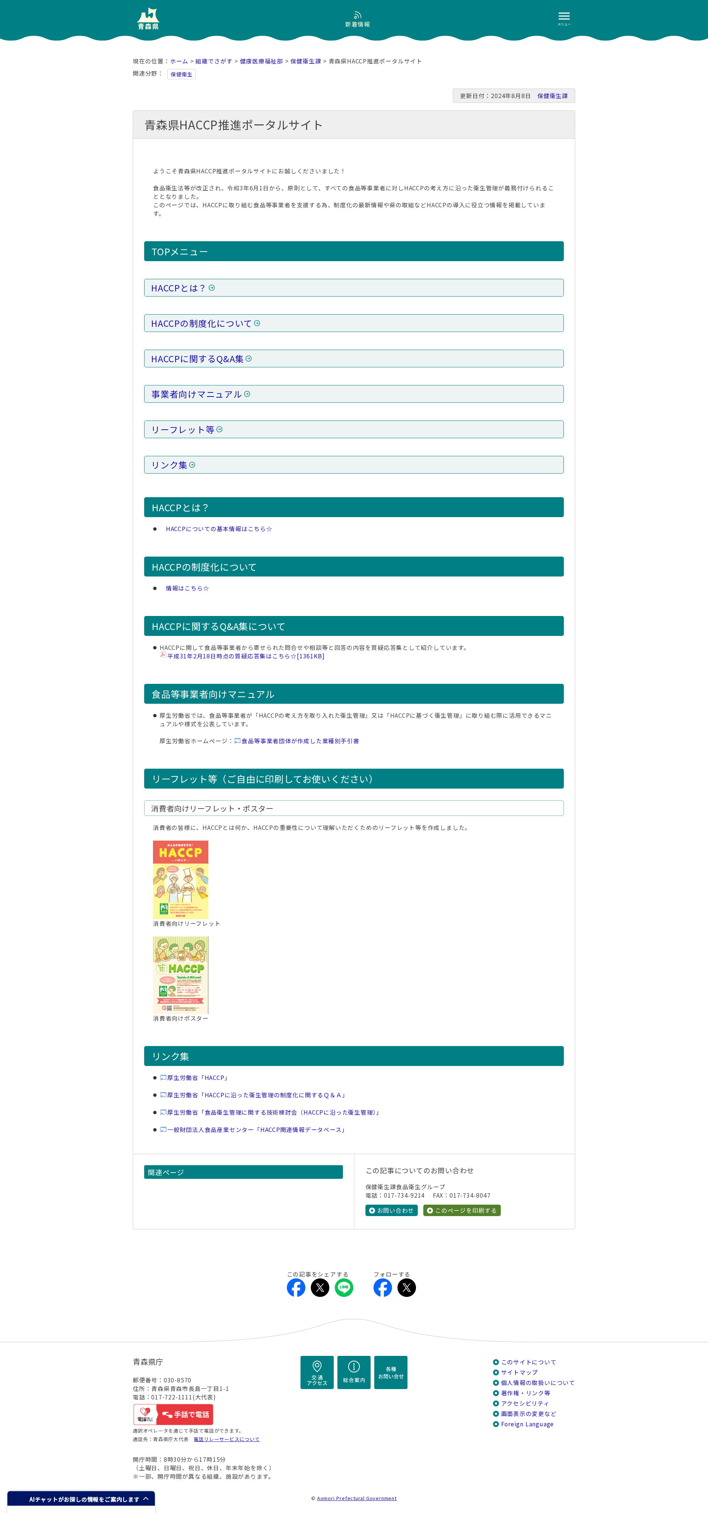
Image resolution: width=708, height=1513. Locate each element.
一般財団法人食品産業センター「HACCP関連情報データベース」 (257, 1129)
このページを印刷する (466, 1210)
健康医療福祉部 (262, 61)
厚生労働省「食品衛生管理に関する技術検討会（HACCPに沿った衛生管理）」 (274, 1112)
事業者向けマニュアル (197, 394)
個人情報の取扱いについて (538, 1382)
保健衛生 (181, 74)
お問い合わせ (395, 1210)
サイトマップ (519, 1372)
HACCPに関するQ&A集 (197, 358)
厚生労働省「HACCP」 (198, 1077)
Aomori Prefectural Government (357, 1498)
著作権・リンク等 (526, 1393)
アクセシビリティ (525, 1403)
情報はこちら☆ (187, 588)
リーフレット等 (183, 429)
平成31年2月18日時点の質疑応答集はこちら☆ (245, 656)
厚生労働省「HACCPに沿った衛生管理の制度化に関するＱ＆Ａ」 (257, 1095)
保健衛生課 (305, 61)
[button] (81, 1498)
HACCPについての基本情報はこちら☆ (219, 528)
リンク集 (169, 464)
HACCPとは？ (179, 287)
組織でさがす (214, 61)
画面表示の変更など (529, 1413)
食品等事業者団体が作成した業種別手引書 (300, 741)
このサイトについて (529, 1362)
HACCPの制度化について (202, 323)
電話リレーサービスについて (227, 1439)
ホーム (179, 61)
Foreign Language (527, 1424)
